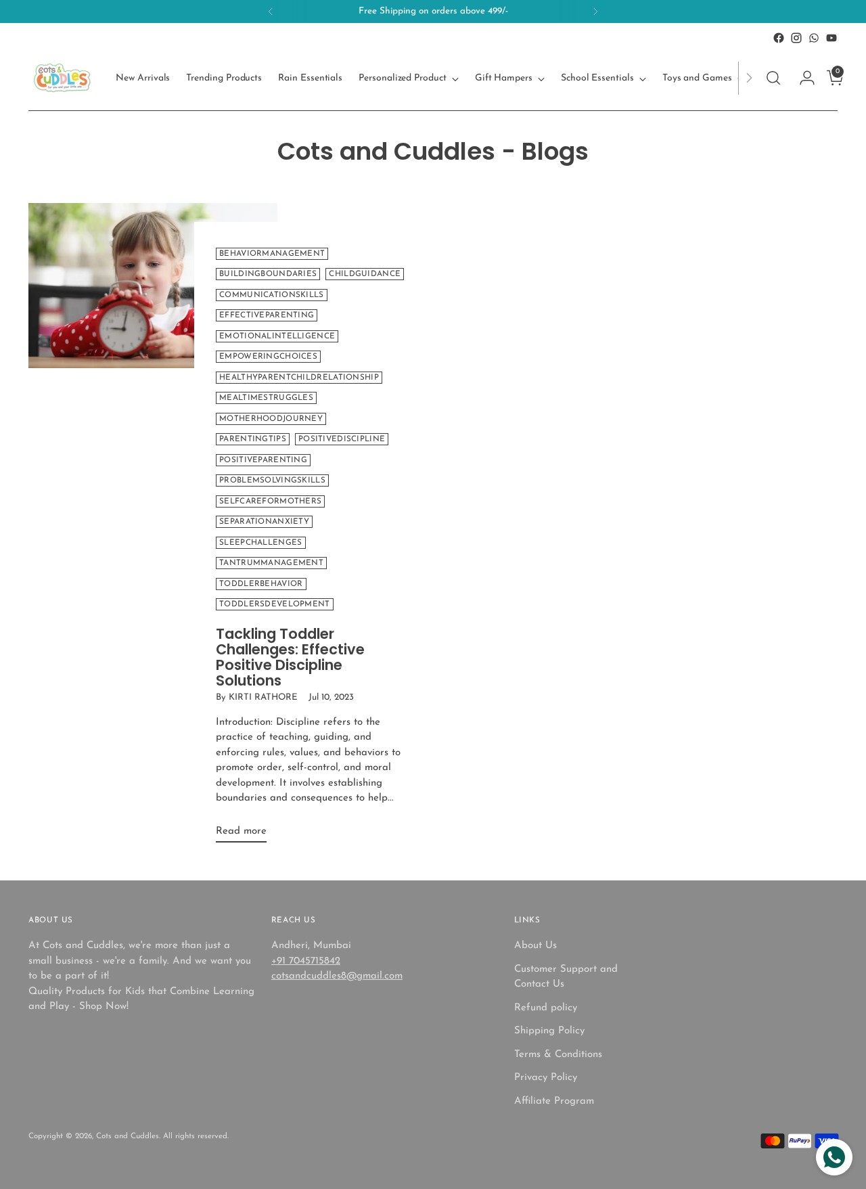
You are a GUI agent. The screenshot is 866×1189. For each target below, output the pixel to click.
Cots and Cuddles (127, 1136)
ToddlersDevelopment (274, 604)
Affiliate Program (554, 1101)
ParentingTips (252, 439)
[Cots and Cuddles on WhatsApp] (814, 38)
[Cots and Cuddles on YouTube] (831, 38)
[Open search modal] (773, 77)
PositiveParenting (263, 460)
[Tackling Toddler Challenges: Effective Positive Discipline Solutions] (152, 528)
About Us (535, 946)
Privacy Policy (545, 1078)
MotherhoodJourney (271, 419)
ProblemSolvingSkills (272, 480)
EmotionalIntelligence (277, 336)
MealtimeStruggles (266, 398)
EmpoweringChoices (268, 357)
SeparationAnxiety (264, 522)
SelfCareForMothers (270, 501)
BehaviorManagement (272, 254)
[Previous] (271, 11)
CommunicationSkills (271, 295)
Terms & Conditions (558, 1055)
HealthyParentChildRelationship (299, 378)
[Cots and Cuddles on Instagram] (796, 38)
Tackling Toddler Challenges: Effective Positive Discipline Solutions (290, 657)
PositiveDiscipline (341, 439)
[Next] (595, 11)
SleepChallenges (260, 543)
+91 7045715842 (305, 961)
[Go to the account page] (801, 77)
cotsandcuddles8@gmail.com (337, 976)
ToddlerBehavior (260, 584)
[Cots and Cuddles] (62, 77)
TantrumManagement (271, 563)
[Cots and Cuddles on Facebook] (779, 38)
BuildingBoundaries (268, 274)
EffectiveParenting (266, 315)
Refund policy (545, 1008)
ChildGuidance (365, 274)
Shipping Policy (549, 1031)
